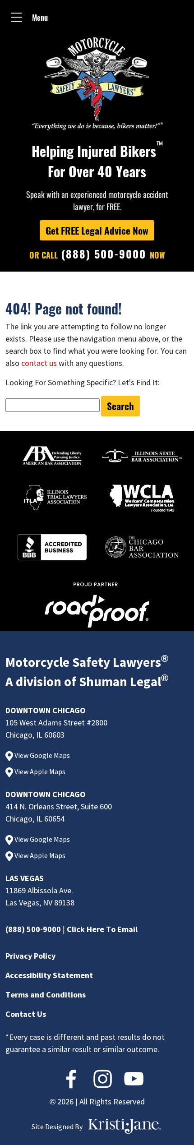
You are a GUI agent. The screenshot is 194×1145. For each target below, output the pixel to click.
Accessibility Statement (49, 975)
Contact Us (25, 1014)
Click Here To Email (102, 929)
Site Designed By (57, 1126)
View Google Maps (41, 755)
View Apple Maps (39, 771)
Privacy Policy (30, 956)
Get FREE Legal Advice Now (97, 230)
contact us (39, 363)
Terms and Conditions (45, 994)
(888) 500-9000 (33, 929)
